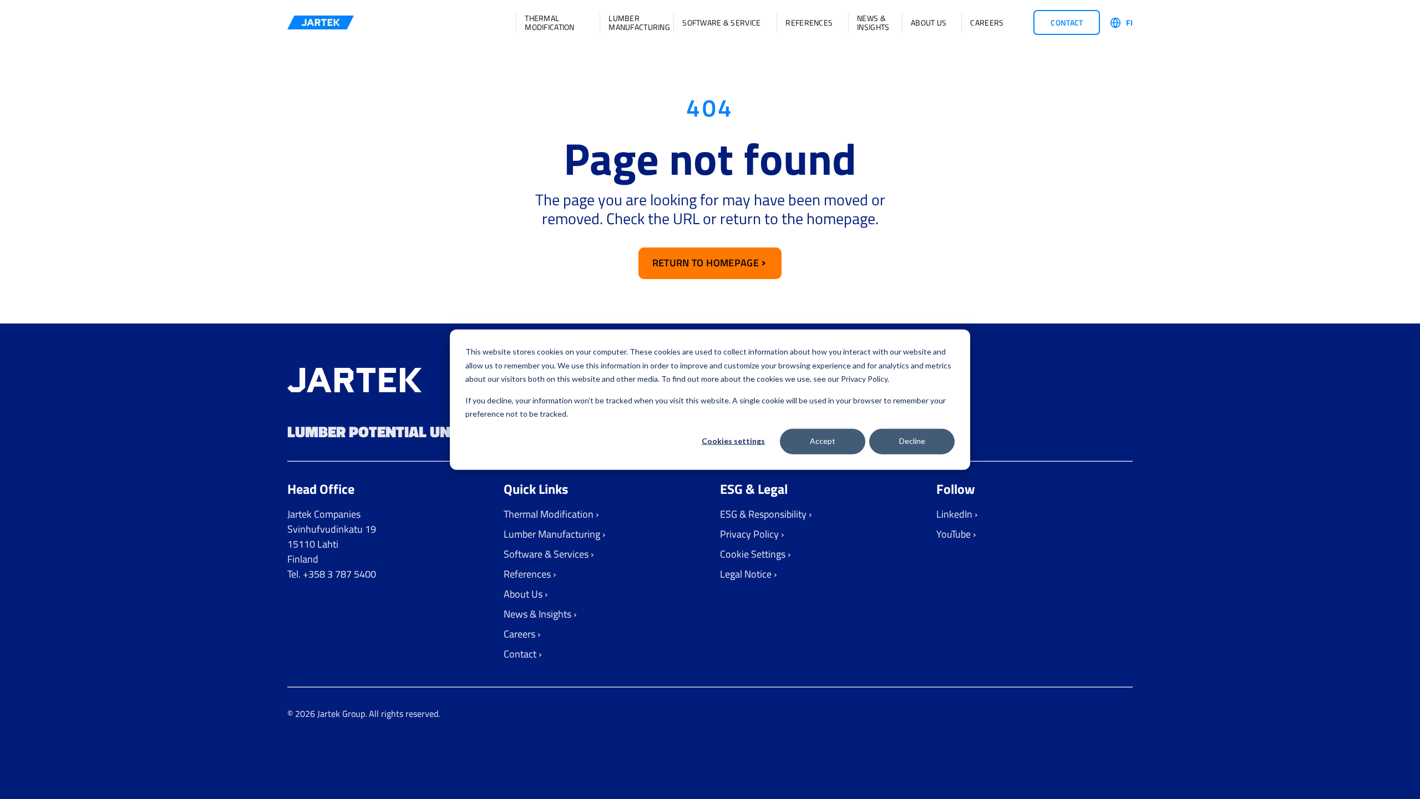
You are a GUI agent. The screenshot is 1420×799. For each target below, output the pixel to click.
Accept (822, 441)
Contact (1067, 22)
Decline (912, 441)
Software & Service (721, 22)
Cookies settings (733, 441)
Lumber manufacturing (633, 23)
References (809, 22)
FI (1129, 22)
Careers (986, 22)
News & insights (872, 23)
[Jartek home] (320, 22)
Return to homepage (705, 262)
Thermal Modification (549, 23)
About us (928, 22)
